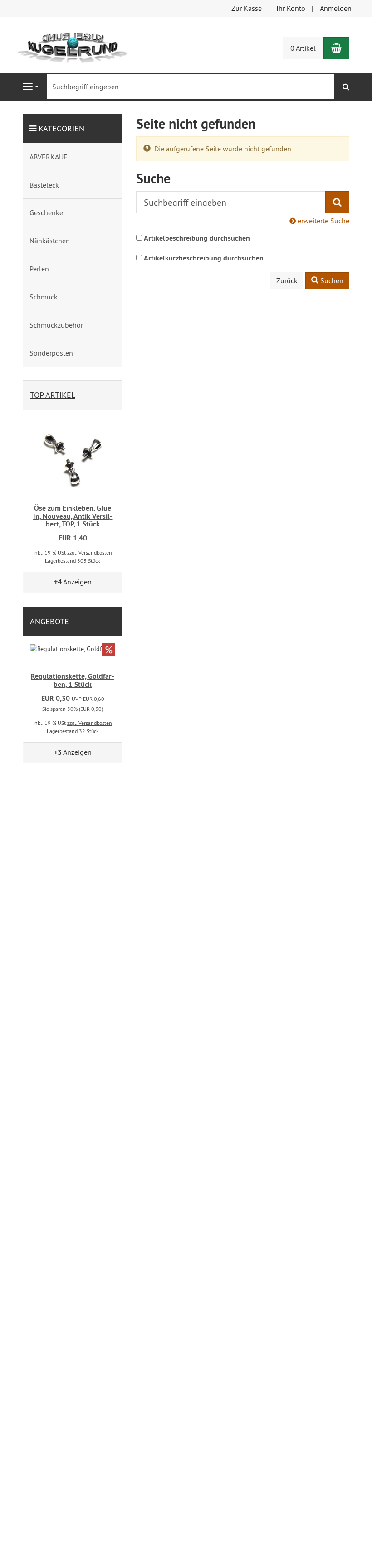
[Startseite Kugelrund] (72, 43)
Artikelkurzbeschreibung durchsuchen (204, 258)
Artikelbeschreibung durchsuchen (197, 238)
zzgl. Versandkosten (89, 552)
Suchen (330, 280)
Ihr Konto (290, 8)
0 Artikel (303, 48)
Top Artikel (52, 395)
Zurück (287, 280)
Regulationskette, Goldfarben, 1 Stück (72, 680)
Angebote (49, 621)
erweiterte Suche (322, 220)
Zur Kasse (246, 8)
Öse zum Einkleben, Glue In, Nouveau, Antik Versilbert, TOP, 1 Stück (73, 516)
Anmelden (336, 8)
